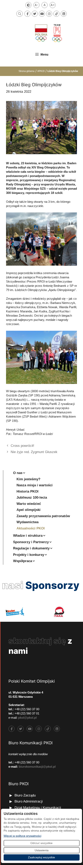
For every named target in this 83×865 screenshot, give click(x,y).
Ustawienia (42, 850)
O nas (17, 473)
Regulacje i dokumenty (31, 548)
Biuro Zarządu (25, 795)
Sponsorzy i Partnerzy (31, 542)
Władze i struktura (28, 536)
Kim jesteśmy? (28, 479)
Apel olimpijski (28, 510)
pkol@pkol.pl (27, 717)
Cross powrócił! (22, 446)
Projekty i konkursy (28, 555)
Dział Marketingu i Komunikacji (38, 808)
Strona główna (26, 71)
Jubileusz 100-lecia (32, 497)
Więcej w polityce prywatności (22, 835)
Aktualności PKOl (31, 528)
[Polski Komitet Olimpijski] (48, 33)
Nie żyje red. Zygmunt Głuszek (34, 452)
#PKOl (41, 71)
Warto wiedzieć (29, 504)
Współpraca (22, 561)
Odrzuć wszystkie (41, 843)
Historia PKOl (27, 491)
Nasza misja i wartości (35, 485)
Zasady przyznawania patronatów (43, 516)
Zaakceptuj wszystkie (41, 857)
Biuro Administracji (29, 801)
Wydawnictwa (27, 522)
